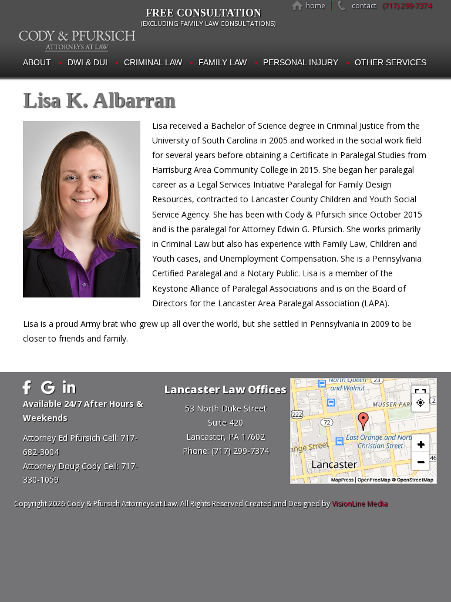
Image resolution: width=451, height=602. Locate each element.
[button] (363, 421)
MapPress (342, 480)
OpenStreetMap (415, 480)
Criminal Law (153, 62)
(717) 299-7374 (407, 6)
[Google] (47, 387)
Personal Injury (300, 62)
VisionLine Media (360, 504)
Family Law (222, 62)
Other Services (390, 62)
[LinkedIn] (68, 387)
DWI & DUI (87, 62)
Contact (364, 6)
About (37, 62)
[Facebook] (26, 387)
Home (315, 6)
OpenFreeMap (374, 480)
